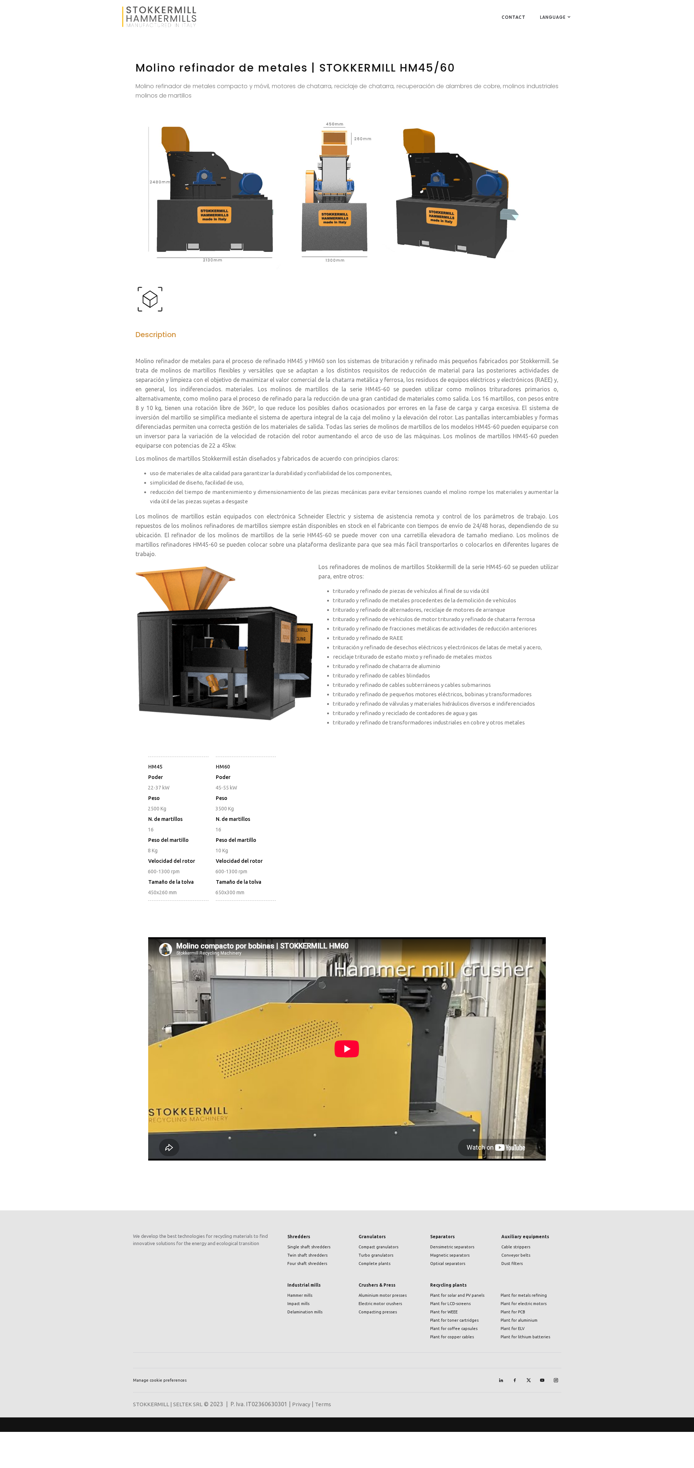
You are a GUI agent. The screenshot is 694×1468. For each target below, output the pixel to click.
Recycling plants (448, 1285)
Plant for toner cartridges (454, 1320)
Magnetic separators (450, 1255)
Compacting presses (378, 1312)
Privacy (301, 1404)
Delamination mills (304, 1312)
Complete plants (374, 1263)
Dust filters (512, 1263)
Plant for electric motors (524, 1303)
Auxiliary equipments (525, 1236)
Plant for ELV (512, 1328)
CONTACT (514, 17)
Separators (442, 1236)
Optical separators (447, 1263)
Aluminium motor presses (383, 1295)
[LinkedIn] (501, 1380)
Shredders (298, 1236)
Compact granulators (378, 1247)
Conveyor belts (515, 1255)
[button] (553, 17)
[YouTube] (542, 1380)
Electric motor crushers (380, 1303)
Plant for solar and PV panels (457, 1295)
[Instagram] (556, 1380)
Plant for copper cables (452, 1337)
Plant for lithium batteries (525, 1337)
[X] (528, 1380)
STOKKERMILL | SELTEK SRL (167, 1404)
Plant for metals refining (524, 1295)
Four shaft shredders (307, 1263)
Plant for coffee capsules (453, 1328)
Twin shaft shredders (307, 1255)
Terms (323, 1404)
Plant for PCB (513, 1312)
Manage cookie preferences (160, 1380)
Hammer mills (299, 1295)
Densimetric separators (452, 1247)
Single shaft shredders (308, 1247)
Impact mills (298, 1303)
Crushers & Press (377, 1285)
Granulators (372, 1236)
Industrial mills (304, 1285)
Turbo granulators (376, 1255)
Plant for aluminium (519, 1320)
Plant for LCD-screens (450, 1303)
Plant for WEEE (444, 1312)
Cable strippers (515, 1247)
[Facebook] (514, 1380)
